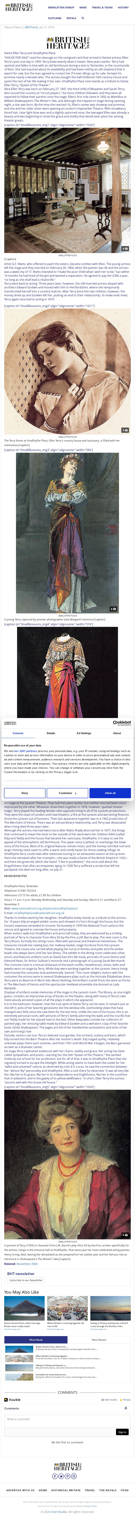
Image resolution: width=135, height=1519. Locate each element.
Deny (25, 793)
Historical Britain (66, 1490)
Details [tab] (51, 733)
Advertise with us (20, 1490)
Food (125, 1490)
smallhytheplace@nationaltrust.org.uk (39, 913)
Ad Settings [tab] (84, 733)
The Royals (108, 1490)
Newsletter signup (61, 7)
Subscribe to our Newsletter (26, 1280)
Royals (71, 18)
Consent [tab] (18, 733)
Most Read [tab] (36, 1339)
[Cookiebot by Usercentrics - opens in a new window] (115, 723)
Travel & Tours (102, 7)
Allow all (110, 793)
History (123, 7)
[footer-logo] (67, 1466)
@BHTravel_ (32, 27)
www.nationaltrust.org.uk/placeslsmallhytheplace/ (45, 908)
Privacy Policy (91, 1506)
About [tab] (117, 733)
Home (43, 1490)
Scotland (54, 18)
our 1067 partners (25, 751)
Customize (65, 793)
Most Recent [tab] (99, 1339)
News (83, 7)
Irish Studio (59, 1512)
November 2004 (27, 1264)
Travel (90, 1490)
